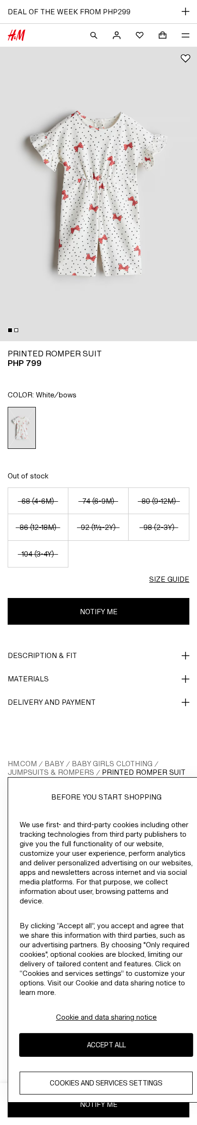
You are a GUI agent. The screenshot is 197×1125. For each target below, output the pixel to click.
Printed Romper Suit (144, 772)
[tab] (10, 330)
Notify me (99, 612)
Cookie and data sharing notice (106, 1017)
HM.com (22, 764)
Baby (54, 764)
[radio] (22, 427)
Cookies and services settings (106, 1083)
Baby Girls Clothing (112, 764)
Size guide (169, 579)
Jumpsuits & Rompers (51, 772)
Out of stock (28, 476)
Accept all (106, 1045)
